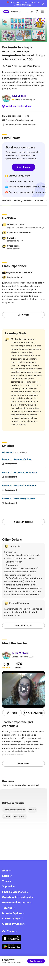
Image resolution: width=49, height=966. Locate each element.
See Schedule (36, 961)
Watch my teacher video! (18, 106)
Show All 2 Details (23, 625)
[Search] (37, 11)
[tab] (6, 200)
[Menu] (42, 11)
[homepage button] (6, 12)
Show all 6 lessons (23, 521)
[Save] (43, 20)
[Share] (37, 20)
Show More (23, 314)
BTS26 (36, 2)
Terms (25, 5)
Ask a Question (35, 712)
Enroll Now (23, 167)
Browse (14, 11)
